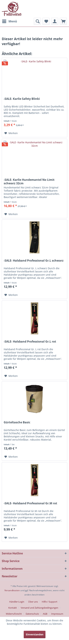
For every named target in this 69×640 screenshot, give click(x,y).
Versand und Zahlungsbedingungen (39, 607)
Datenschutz (32, 613)
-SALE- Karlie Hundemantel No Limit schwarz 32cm (29, 181)
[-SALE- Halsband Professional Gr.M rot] (34, 480)
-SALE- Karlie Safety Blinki (22, 99)
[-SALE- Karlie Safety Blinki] (34, 76)
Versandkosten (12, 590)
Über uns (33, 601)
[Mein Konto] (54, 21)
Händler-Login (16, 601)
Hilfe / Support (49, 601)
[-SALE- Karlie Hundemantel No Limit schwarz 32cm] (34, 157)
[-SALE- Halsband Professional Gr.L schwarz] (34, 237)
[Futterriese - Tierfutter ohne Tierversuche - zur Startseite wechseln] (12, 9)
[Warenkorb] (63, 21)
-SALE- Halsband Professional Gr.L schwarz (34, 260)
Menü (12, 21)
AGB (45, 613)
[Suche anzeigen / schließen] (37, 21)
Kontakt (12, 607)
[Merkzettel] (46, 21)
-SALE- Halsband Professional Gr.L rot (30, 341)
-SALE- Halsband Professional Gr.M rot (30, 503)
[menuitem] (9, 21)
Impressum (57, 613)
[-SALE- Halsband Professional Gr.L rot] (34, 318)
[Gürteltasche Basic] (34, 399)
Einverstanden (34, 634)
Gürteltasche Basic (17, 422)
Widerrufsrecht (14, 613)
